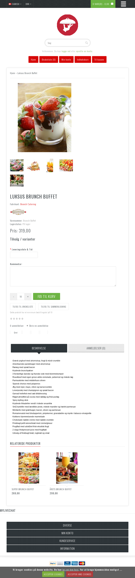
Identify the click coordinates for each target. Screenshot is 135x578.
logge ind (66, 51)
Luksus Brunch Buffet (27, 73)
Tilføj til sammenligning (53, 306)
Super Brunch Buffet (23, 489)
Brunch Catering (28, 204)
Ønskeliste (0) (49, 59)
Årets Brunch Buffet (61, 489)
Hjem (12, 73)
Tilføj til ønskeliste (23, 306)
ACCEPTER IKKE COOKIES (79, 574)
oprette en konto (84, 51)
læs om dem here (70, 569)
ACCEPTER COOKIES (53, 574)
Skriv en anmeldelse (38, 325)
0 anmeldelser (17, 325)
